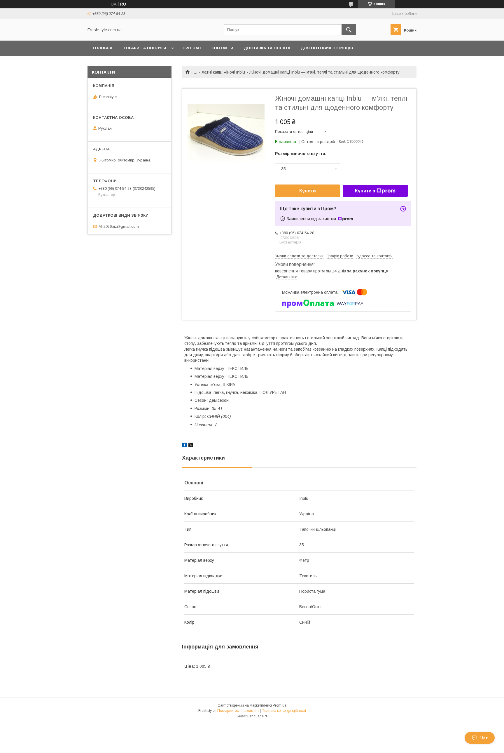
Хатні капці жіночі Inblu (223, 72)
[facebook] (184, 446)
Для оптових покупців (327, 48)
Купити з (365, 190)
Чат (484, 737)
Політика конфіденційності (284, 711)
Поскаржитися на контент (238, 711)
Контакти (222, 48)
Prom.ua (279, 705)
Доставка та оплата (267, 48)
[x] (190, 446)
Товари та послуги (144, 48)
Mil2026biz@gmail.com (119, 226)
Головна (102, 48)
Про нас (192, 48)
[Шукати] (349, 29)
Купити (307, 190)
